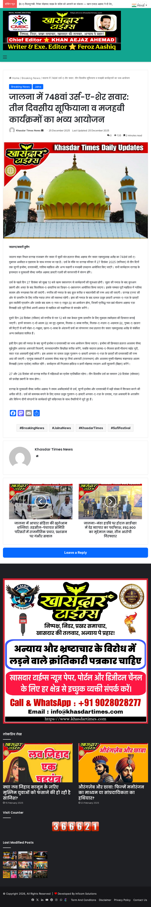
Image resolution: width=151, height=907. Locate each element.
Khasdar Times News (28, 130)
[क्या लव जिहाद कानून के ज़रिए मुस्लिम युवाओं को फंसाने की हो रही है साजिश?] (38, 763)
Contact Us (140, 899)
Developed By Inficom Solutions (77, 893)
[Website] (37, 456)
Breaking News (31, 78)
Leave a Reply (75, 553)
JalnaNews (62, 428)
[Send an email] (42, 130)
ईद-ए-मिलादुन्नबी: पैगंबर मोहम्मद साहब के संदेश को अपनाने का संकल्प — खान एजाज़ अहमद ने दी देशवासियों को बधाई (73, 4)
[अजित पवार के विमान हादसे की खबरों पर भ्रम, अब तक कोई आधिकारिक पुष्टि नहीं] (10, 865)
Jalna (38, 86)
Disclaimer (105, 899)
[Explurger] (65, 900)
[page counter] (75, 830)
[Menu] (5, 57)
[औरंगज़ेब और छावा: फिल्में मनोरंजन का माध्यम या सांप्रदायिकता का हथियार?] (113, 763)
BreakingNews (33, 428)
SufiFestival (121, 428)
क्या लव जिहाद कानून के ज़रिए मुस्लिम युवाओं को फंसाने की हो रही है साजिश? (37, 792)
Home (15, 78)
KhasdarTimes (92, 428)
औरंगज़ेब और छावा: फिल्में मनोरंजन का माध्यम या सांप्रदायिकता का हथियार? (111, 792)
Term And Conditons (83, 899)
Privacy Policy (122, 899)
